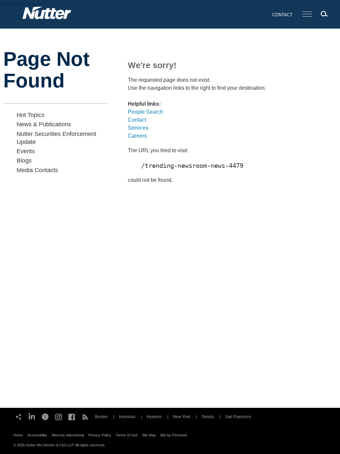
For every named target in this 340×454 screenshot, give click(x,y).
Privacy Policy (99, 435)
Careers (137, 136)
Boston (101, 416)
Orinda (208, 416)
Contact (282, 14)
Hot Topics (30, 115)
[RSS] (85, 416)
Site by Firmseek (173, 435)
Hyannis (154, 416)
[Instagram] (58, 416)
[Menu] (307, 14)
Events (26, 151)
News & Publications (44, 124)
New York (181, 416)
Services (138, 128)
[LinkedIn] (32, 416)
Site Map (149, 435)
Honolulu (127, 416)
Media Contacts (37, 170)
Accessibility (37, 435)
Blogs (24, 160)
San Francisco (238, 416)
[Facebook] (71, 416)
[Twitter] (45, 416)
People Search (145, 112)
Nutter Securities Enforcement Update (56, 138)
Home (18, 435)
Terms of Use (126, 435)
